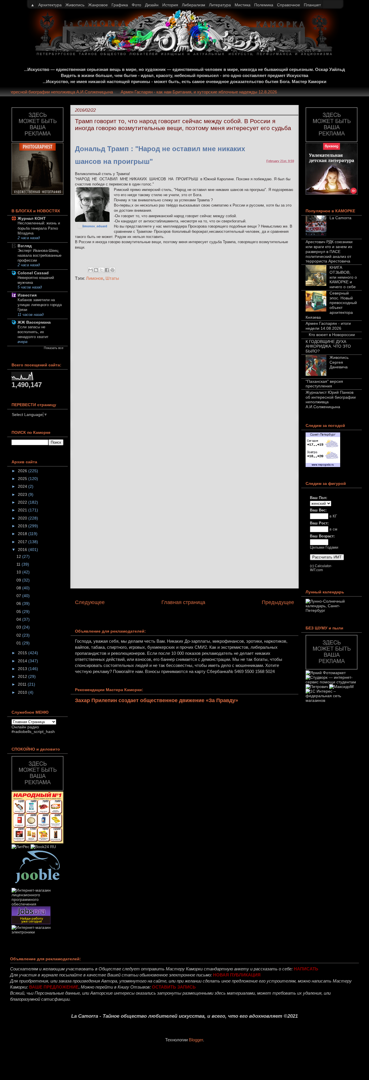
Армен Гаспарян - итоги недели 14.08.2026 (328, 326)
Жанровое (98, 5)
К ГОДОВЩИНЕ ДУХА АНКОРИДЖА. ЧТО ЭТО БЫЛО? (328, 346)
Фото (136, 5)
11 (19, 564)
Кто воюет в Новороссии (332, 334)
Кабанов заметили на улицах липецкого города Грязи (40, 305)
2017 (23, 541)
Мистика (243, 5)
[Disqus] (184, 362)
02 (19, 635)
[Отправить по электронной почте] (90, 270)
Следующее (90, 602)
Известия (27, 295)
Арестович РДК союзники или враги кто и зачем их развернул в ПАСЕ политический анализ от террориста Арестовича (329, 251)
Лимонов (94, 278)
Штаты (112, 278)
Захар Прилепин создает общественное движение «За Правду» (156, 700)
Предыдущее (278, 602)
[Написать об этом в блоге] (96, 270)
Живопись (74, 5)
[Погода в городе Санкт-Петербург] (323, 465)
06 (19, 603)
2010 (23, 692)
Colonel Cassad (33, 273)
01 (19, 643)
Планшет (312, 5)
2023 (23, 494)
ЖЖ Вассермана (34, 322)
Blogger (196, 1039)
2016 (23, 549)
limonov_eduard (94, 226)
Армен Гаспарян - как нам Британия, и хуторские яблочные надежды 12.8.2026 (208, 91)
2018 (23, 533)
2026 (23, 470)
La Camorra (340, 217)
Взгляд (25, 245)
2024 (23, 486)
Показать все (53, 348)
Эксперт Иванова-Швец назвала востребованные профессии (39, 255)
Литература (220, 5)
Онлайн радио (25, 727)
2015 (23, 652)
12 (19, 556)
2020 (23, 518)
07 (19, 595)
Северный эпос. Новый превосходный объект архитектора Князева (331, 305)
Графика (120, 5)
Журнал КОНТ (32, 218)
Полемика (263, 5)
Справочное (288, 5)
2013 (23, 668)
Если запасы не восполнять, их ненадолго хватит (33, 332)
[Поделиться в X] (101, 270)
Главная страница (183, 602)
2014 (23, 661)
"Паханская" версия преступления (324, 384)
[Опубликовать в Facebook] (107, 270)
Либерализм (193, 5)
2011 (23, 684)
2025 (23, 478)
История (170, 5)
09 (19, 580)
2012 (23, 676)
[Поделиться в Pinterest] (112, 270)
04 (19, 619)
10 (19, 572)
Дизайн (152, 5)
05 (19, 611)
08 (19, 588)
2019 (23, 526)
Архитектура (50, 5)
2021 (23, 510)
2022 (23, 502)
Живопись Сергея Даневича (339, 362)
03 (19, 627)
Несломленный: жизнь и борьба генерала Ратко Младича (39, 228)
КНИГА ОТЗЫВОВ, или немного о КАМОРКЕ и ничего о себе (343, 277)
